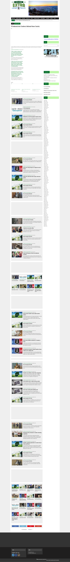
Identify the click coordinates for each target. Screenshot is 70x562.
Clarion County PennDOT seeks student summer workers (31, 314)
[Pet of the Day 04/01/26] (17, 248)
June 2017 (45, 210)
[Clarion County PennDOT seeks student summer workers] (17, 317)
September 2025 (46, 107)
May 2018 (45, 199)
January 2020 (46, 178)
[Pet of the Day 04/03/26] (17, 162)
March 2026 (45, 101)
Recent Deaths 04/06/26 (27, 125)
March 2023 (45, 138)
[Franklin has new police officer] (17, 231)
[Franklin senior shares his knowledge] (30, 487)
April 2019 (45, 187)
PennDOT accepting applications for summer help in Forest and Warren (32, 443)
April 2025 (45, 112)
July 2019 (45, 184)
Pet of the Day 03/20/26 (38, 508)
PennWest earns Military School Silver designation (32, 373)
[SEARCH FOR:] (54, 20)
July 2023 (45, 134)
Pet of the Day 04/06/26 (27, 99)
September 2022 (46, 144)
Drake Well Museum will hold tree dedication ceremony (31, 253)
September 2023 (46, 132)
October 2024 (46, 118)
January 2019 (46, 190)
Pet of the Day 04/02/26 (27, 194)
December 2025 (46, 104)
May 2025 (45, 111)
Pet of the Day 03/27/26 (27, 364)
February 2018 (46, 202)
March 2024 (45, 126)
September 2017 (46, 207)
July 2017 (45, 209)
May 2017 (45, 211)
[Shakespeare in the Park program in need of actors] (17, 120)
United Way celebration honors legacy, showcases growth (31, 177)
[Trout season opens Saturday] (17, 223)
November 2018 (46, 192)
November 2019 (46, 180)
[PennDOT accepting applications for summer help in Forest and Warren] (17, 446)
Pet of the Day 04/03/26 (27, 159)
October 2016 (46, 218)
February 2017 (46, 214)
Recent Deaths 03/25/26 (23, 490)
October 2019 (46, 181)
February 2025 (46, 114)
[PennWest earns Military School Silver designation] (17, 376)
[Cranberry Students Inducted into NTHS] (27, 86)
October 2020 (46, 168)
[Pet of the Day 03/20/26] (38, 506)
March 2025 (45, 113)
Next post (29, 529)
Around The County (37, 18)
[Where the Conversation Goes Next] (15, 506)
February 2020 (46, 177)
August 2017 (45, 208)
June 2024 (45, 123)
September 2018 (46, 194)
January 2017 (46, 215)
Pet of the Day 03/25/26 (27, 461)
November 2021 (46, 155)
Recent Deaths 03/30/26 (27, 323)
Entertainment (43, 18)
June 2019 (45, 185)
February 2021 (46, 164)
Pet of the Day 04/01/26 (27, 244)
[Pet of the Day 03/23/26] (38, 497)
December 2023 (46, 129)
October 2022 (46, 143)
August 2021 (45, 158)
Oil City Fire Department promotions (38, 490)
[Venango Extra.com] (18, 5)
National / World (18, 18)
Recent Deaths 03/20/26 (23, 517)
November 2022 (46, 142)
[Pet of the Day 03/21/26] (23, 506)
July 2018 (45, 196)
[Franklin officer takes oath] (38, 515)
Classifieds (47, 18)
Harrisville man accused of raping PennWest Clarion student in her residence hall (32, 350)
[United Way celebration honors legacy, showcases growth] (17, 180)
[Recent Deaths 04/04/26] (17, 136)
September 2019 (46, 182)
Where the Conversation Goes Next (15, 509)
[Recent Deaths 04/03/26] (17, 189)
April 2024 (45, 125)
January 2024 (46, 128)
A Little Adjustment (26, 108)
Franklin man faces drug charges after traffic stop (23, 500)
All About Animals (14, 279)
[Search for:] (51, 45)
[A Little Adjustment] (17, 111)
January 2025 (46, 115)
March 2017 (45, 213)
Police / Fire (28, 18)
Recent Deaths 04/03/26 (27, 185)
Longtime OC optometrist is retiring (49, 74)
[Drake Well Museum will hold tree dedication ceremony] (17, 256)
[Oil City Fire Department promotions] (38, 487)
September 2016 (46, 219)
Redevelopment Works (23, 279)
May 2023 (45, 136)
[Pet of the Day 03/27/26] (17, 368)
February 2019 (46, 189)
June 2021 (45, 160)
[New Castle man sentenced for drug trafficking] (30, 506)
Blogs (55, 18)
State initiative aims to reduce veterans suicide (31, 381)
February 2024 (46, 127)
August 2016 (45, 220)
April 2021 (45, 162)
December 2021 (46, 154)
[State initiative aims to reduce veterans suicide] (17, 384)
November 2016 (46, 217)
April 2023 (45, 137)
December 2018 (46, 191)
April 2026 (45, 100)
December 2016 (46, 216)
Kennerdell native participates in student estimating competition (32, 433)
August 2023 (45, 133)
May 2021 (45, 161)
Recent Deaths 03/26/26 (27, 452)
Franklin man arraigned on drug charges (50, 80)
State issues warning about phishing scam (30, 389)
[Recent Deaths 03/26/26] (17, 456)
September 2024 (46, 119)
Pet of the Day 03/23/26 (38, 499)
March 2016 (45, 226)
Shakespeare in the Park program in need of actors (32, 116)
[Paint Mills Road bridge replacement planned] (15, 487)
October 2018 (46, 193)
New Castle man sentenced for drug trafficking (30, 509)
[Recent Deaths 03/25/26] (23, 487)
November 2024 (46, 117)
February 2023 (46, 139)
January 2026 (46, 103)
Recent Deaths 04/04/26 (27, 133)
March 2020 (45, 176)
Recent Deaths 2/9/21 (47, 79)
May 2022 (45, 149)
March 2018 (45, 201)
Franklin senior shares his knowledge (30, 490)
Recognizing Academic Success (36, 89)
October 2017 (46, 206)
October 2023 (46, 131)
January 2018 (46, 203)
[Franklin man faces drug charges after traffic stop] (23, 497)
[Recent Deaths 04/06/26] (17, 128)
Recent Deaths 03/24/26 (30, 499)
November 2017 (46, 205)
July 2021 (45, 159)
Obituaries (23, 18)
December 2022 (46, 141)
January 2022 (46, 153)
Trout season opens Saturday (28, 219)
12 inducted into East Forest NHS (14, 500)
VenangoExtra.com (17, 49)
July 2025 (45, 109)
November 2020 (46, 167)
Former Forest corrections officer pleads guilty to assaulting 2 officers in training (15, 519)
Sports (32, 18)
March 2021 (45, 163)
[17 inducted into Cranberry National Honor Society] (16, 86)
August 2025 (45, 108)
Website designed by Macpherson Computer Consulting (52, 560)
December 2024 (46, 116)
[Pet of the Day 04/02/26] (17, 197)
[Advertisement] (27, 148)
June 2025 (45, 110)
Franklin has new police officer (28, 228)
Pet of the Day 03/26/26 (27, 424)
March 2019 (45, 188)
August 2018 (45, 195)
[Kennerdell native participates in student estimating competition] (17, 436)
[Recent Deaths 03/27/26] (17, 402)
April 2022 (45, 150)
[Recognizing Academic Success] (37, 86)
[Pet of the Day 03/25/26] (17, 464)
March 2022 (45, 151)
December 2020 (46, 166)
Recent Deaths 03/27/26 (27, 398)
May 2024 (45, 124)
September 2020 (46, 169)
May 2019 (45, 186)
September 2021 (46, 157)
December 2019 (46, 179)
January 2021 (46, 165)
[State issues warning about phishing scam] (17, 393)
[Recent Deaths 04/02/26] (17, 240)
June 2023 (45, 135)
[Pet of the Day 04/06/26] (17, 103)
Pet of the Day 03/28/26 (27, 332)
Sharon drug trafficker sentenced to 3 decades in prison (31, 340)
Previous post (24, 529)
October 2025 (46, 106)
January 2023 (46, 140)
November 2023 (46, 130)
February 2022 (46, 152)
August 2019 (45, 183)
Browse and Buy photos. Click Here (51, 39)
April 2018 (45, 200)
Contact (51, 18)
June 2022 (45, 148)
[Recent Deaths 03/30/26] (17, 327)
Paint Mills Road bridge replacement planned (15, 490)
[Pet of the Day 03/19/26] (30, 515)
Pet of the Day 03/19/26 (30, 517)
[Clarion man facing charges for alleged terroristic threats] (17, 171)
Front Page (13, 18)
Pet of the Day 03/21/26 (23, 508)
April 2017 (45, 212)
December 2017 (46, 204)
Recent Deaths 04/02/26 (27, 236)
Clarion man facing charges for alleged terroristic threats (32, 168)
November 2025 (46, 105)
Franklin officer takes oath (38, 517)
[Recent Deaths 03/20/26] (23, 515)
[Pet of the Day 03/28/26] (17, 335)
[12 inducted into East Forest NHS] (15, 497)
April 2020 (45, 175)
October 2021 (46, 156)
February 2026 (46, 102)
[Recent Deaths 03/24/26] (30, 497)
